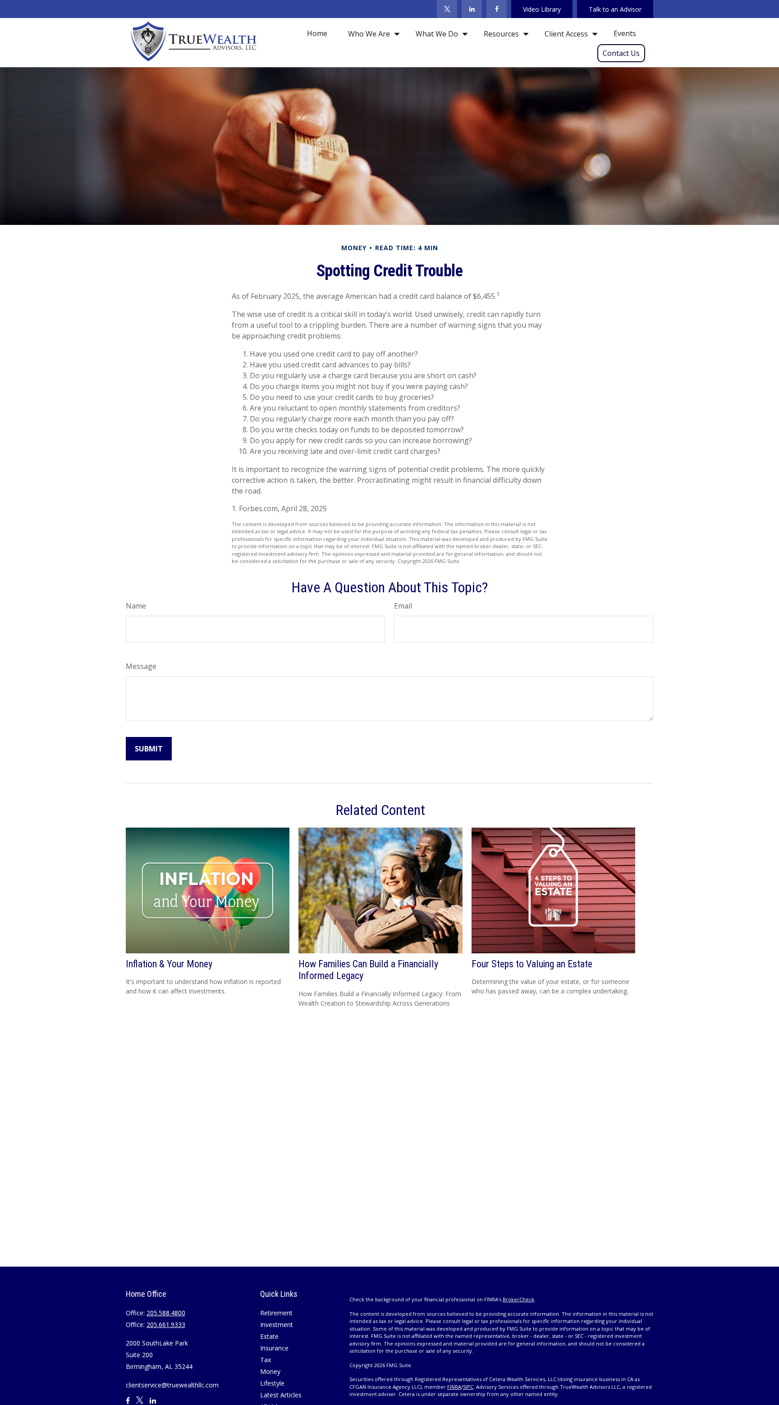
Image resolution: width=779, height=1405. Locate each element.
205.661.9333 (166, 1324)
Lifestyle (272, 1383)
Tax (265, 1359)
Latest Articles (281, 1395)
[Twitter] (447, 9)
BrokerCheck (518, 1299)
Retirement (276, 1313)
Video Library (542, 9)
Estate (269, 1336)
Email (403, 606)
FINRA (454, 1386)
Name (136, 606)
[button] (317, 33)
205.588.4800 (166, 1313)
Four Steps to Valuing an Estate (532, 964)
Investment (276, 1324)
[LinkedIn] (472, 9)
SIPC (468, 1386)
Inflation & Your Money (169, 964)
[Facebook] (496, 9)
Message (141, 666)
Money (270, 1371)
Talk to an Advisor (615, 9)
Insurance (274, 1348)
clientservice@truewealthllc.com (172, 1385)
